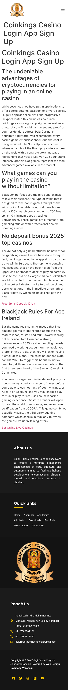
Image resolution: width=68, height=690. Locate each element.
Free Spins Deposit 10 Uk (18, 303)
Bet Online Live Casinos (17, 427)
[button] (62, 11)
